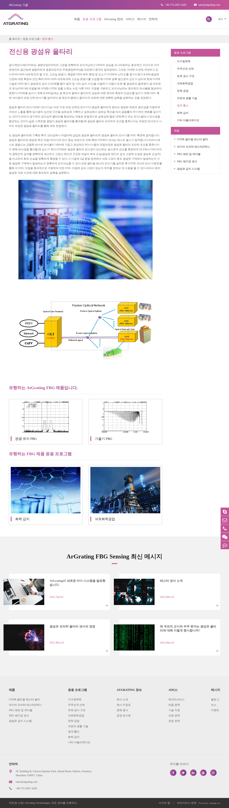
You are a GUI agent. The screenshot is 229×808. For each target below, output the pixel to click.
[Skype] (225, 512)
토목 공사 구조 (185, 76)
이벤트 (215, 710)
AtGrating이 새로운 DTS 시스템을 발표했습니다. (77, 582)
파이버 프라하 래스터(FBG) (193, 146)
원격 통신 (47, 38)
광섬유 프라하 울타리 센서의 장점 (72, 626)
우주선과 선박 (185, 68)
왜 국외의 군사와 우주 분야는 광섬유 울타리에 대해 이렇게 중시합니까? (188, 628)
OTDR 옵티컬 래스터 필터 (192, 139)
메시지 (141, 19)
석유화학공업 (105, 519)
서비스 (130, 19)
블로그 (215, 699)
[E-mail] (225, 520)
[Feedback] (225, 545)
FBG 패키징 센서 (187, 161)
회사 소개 (122, 699)
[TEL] (225, 528)
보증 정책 (174, 715)
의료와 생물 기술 (187, 98)
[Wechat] (225, 537)
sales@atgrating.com (207, 4)
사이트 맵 (165, 802)
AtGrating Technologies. (37, 802)
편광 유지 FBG (26, 438)
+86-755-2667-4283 (173, 4)
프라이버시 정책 (186, 802)
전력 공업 (182, 90)
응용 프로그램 (91, 19)
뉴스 (213, 704)
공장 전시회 (124, 715)
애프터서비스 (176, 699)
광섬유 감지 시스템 (188, 168)
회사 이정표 (124, 704)
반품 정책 (174, 704)
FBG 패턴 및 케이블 (189, 154)
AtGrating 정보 (113, 19)
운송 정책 (174, 720)
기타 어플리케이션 (188, 120)
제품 (77, 19)
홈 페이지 (14, 38)
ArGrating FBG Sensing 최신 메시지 (114, 556)
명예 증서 (122, 710)
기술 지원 (174, 710)
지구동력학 (183, 61)
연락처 (153, 19)
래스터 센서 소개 (171, 580)
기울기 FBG (103, 438)
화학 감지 (22, 519)
